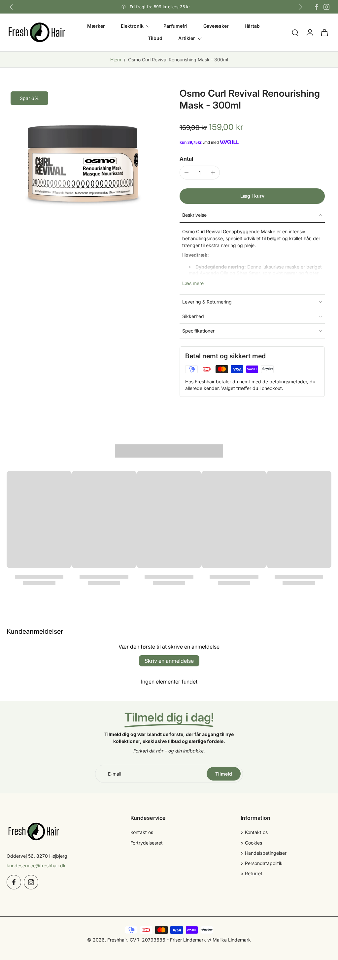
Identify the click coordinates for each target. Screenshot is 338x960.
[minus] (186, 172)
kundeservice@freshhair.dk (36, 865)
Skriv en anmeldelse (169, 660)
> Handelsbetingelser (264, 853)
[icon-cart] (324, 32)
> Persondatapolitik (262, 863)
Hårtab (252, 26)
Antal (186, 158)
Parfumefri (175, 26)
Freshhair (117, 940)
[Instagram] (326, 7)
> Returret (251, 874)
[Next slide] (300, 7)
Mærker (96, 26)
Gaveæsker (216, 26)
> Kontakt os (254, 832)
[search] (295, 32)
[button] (252, 196)
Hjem (115, 59)
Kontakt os (141, 832)
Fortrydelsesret (146, 843)
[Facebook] (316, 7)
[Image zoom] (82, 163)
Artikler (186, 38)
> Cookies (251, 843)
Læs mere (193, 283)
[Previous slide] (11, 7)
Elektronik (132, 26)
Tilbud (155, 38)
